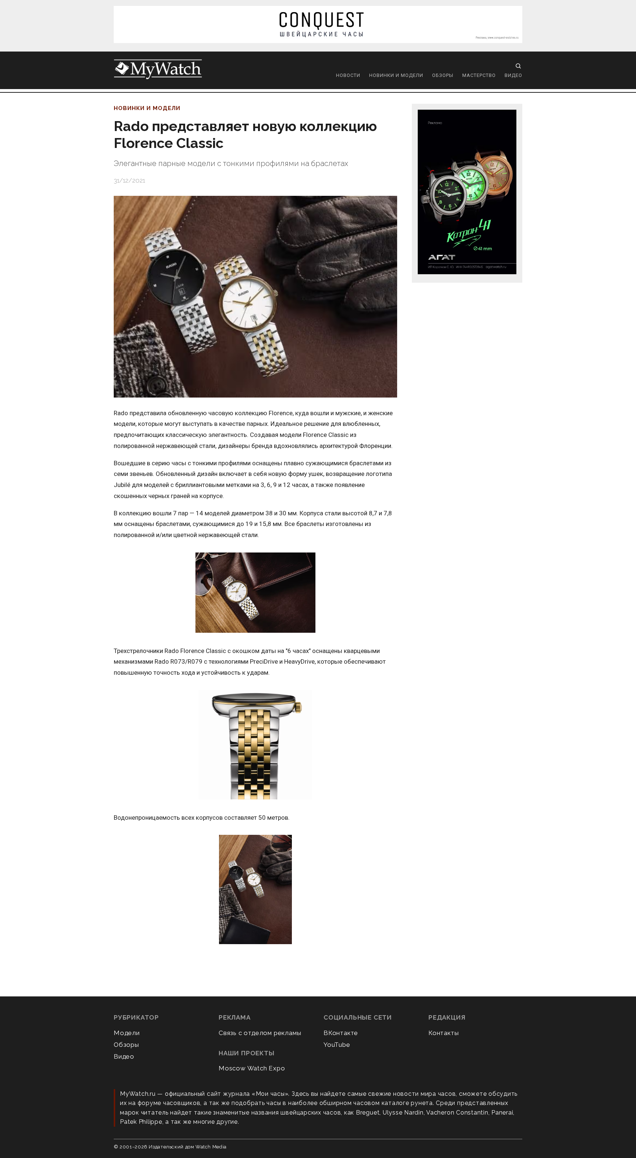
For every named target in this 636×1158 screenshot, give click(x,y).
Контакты (443, 1033)
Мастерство (479, 75)
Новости (348, 75)
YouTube (337, 1044)
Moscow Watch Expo (252, 1068)
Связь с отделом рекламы (260, 1033)
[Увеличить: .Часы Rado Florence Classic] (255, 593)
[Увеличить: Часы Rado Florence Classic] (255, 745)
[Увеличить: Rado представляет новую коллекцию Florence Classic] (255, 297)
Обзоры (442, 75)
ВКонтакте (341, 1033)
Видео (513, 75)
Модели (127, 1033)
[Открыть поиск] (518, 66)
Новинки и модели (396, 75)
